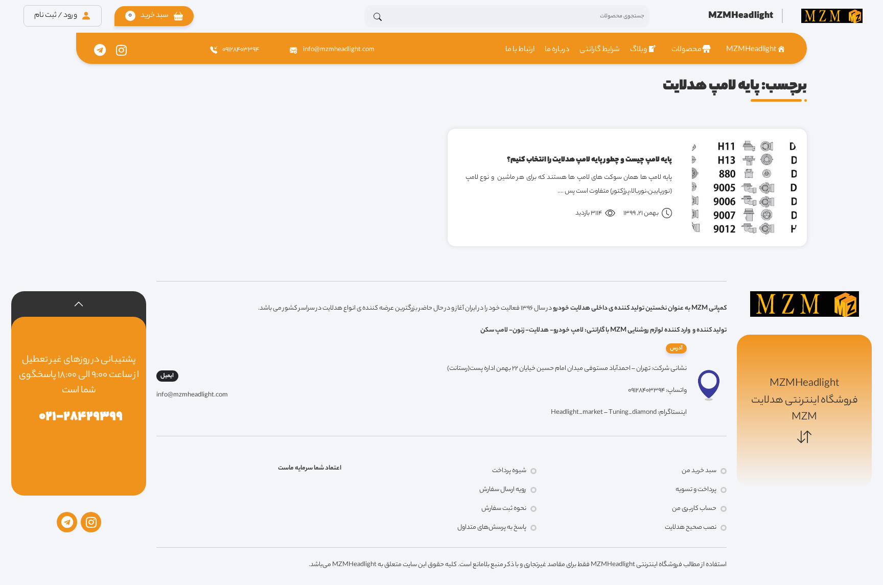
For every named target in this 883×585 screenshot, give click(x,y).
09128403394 (240, 49)
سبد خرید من (699, 470)
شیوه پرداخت (509, 470)
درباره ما (557, 50)
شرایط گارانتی (599, 50)
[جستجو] (377, 17)
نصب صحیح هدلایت (690, 527)
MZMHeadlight (751, 50)
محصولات (686, 50)
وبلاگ (638, 50)
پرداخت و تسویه (696, 489)
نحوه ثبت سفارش (503, 508)
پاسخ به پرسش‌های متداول (491, 527)
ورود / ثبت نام (56, 16)
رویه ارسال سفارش (502, 489)
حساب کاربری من (694, 508)
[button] (154, 16)
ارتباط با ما (520, 50)
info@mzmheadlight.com (338, 49)
